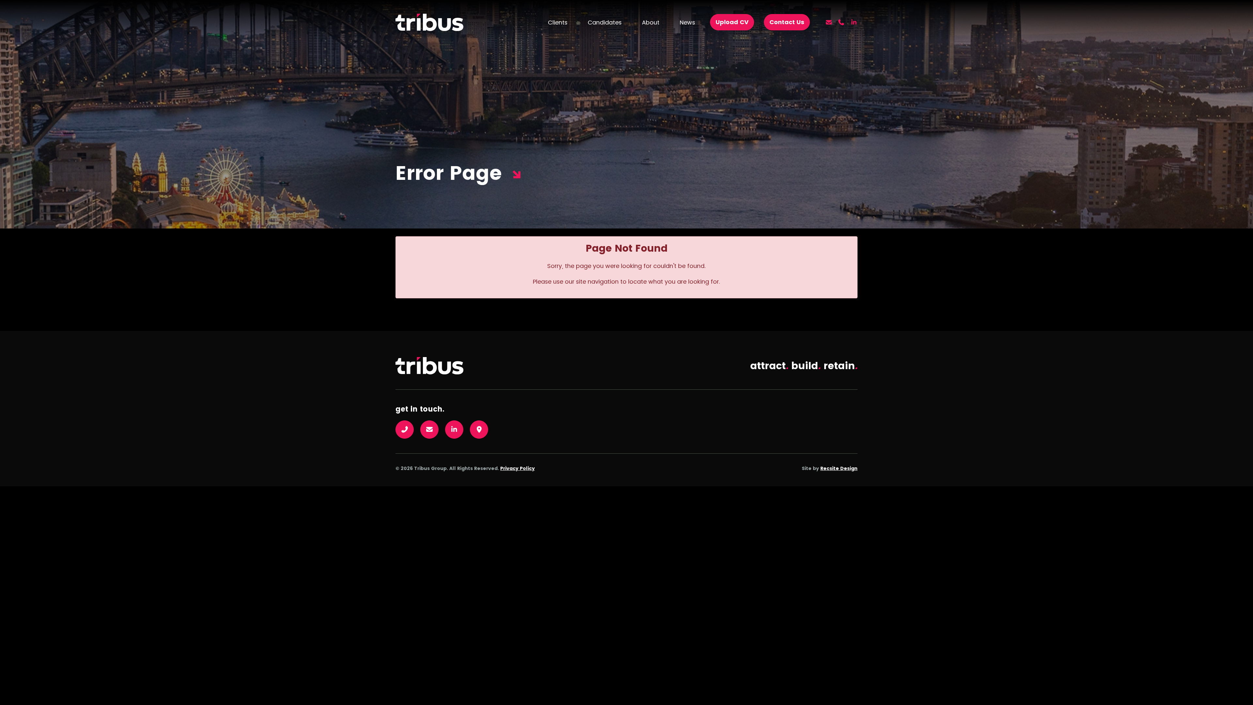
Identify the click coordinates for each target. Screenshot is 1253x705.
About (650, 22)
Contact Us (786, 22)
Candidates (605, 22)
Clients (557, 22)
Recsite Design (839, 468)
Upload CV (732, 22)
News (687, 22)
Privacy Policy (517, 468)
